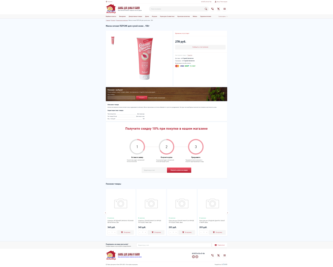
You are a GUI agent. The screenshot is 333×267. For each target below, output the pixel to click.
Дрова (147, 16)
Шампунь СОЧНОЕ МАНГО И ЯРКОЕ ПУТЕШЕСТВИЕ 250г (149, 221)
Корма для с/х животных (167, 16)
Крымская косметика (183, 16)
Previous (105, 213)
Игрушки (154, 16)
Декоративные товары (135, 16)
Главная (108, 20)
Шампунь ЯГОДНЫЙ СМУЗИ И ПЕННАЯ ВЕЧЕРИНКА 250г (120, 221)
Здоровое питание (205, 16)
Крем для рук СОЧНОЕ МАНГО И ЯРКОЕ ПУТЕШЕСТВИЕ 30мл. (181, 221)
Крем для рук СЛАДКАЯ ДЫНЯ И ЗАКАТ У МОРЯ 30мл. (212, 221)
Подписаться (221, 245)
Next (227, 213)
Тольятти (189, 55)
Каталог (113, 20)
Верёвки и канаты (111, 16)
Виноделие (122, 16)
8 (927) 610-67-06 (206, 2)
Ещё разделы (222, 16)
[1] (206, 9)
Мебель (195, 16)
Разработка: (218, 264)
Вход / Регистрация (222, 1)
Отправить (141, 97)
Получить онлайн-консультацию (156, 97)
